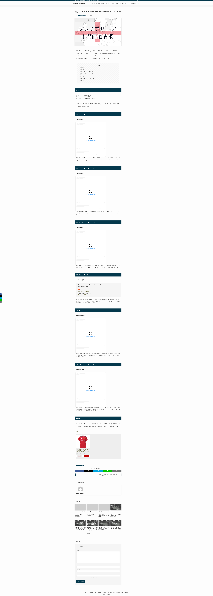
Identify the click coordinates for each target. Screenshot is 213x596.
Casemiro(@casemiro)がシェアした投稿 (91, 154)
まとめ (82, 80)
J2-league (99, 592)
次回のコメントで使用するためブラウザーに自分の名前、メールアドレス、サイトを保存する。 (94, 577)
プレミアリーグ (109, 592)
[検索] (139, 0)
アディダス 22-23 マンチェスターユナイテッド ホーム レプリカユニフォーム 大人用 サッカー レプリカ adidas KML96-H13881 (82, 450)
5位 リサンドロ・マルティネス (87, 71)
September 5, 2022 (82, 294)
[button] (79, 471)
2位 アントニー (84, 76)
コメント (78, 550)
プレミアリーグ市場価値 (82, 15)
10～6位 (82, 67)
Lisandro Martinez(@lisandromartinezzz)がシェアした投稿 (90, 208)
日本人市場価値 (90, 592)
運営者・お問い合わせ (124, 592)
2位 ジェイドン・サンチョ (86, 74)
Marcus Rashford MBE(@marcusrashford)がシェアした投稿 (90, 262)
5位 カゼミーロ (84, 69)
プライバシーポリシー (116, 592)
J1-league (95, 592)
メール (78, 569)
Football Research (79, 3)
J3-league (104, 592)
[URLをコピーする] (116, 471)
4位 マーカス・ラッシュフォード (88, 73)
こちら (77, 431)
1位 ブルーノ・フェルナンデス (87, 78)
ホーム (86, 592)
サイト (77, 573)
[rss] (137, 0)
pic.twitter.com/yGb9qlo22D (83, 291)
